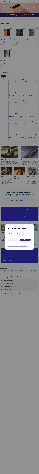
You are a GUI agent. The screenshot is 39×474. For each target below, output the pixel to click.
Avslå (14, 239)
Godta (25, 239)
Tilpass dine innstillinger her (18, 242)
